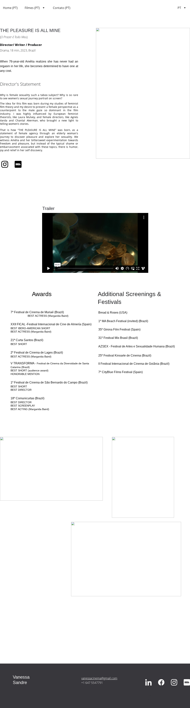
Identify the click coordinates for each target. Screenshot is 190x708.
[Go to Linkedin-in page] (148, 682)
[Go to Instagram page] (6, 164)
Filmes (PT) (32, 8)
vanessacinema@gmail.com (99, 678)
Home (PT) (10, 8)
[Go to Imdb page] (18, 164)
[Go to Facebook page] (161, 682)
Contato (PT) (61, 8)
